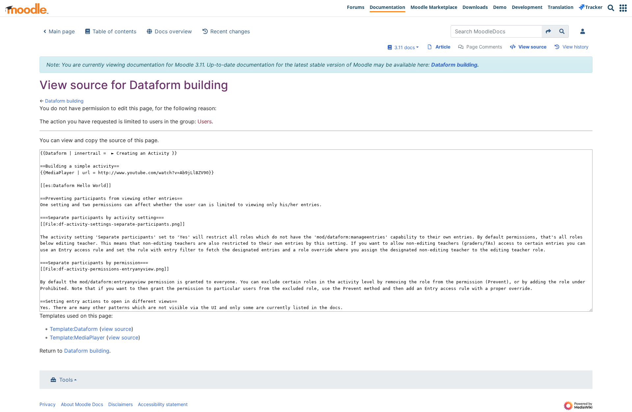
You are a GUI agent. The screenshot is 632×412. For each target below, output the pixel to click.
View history (576, 46)
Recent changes (230, 31)
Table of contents (114, 31)
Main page (62, 31)
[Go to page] (548, 31)
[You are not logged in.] (584, 31)
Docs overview (173, 31)
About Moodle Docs (82, 404)
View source (532, 46)
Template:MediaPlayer (77, 337)
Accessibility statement (163, 404)
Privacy (48, 404)
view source (116, 329)
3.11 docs (403, 47)
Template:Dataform (74, 329)
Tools (66, 379)
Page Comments (484, 46)
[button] (623, 8)
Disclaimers (120, 404)
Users (205, 121)
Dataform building (454, 64)
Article (442, 46)
